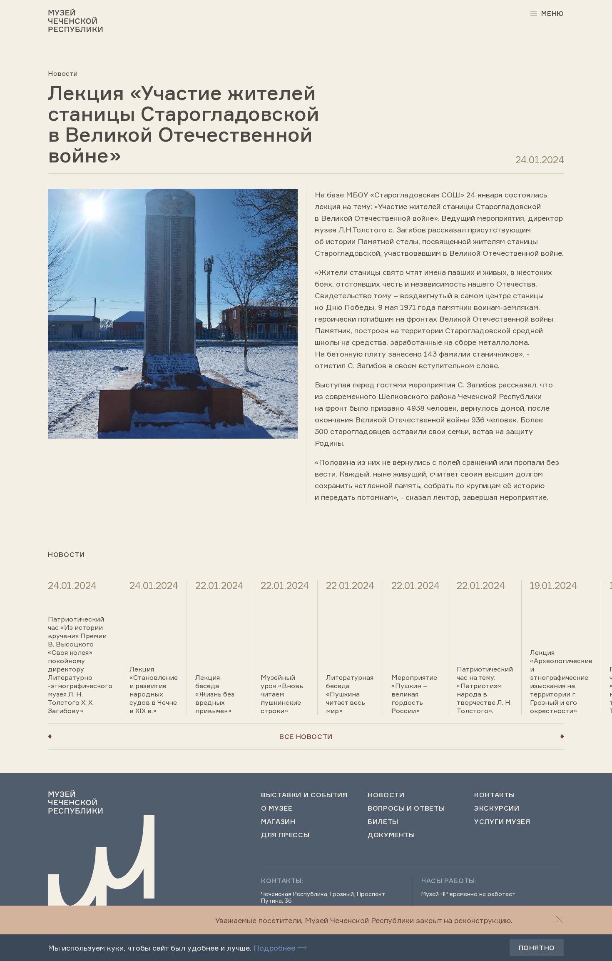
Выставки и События (304, 795)
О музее (276, 808)
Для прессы (285, 835)
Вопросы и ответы (406, 808)
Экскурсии (497, 808)
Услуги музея (502, 821)
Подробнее (274, 947)
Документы (391, 835)
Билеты (383, 821)
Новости (62, 73)
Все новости (306, 736)
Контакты (494, 795)
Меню (552, 13)
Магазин (278, 821)
